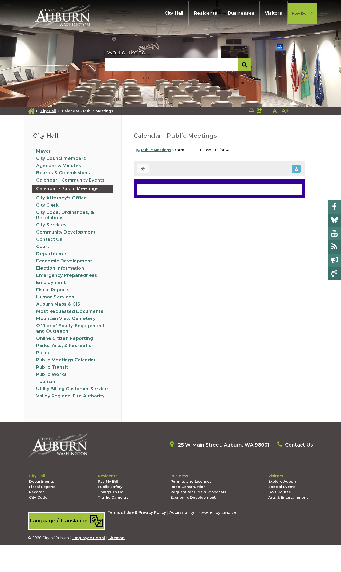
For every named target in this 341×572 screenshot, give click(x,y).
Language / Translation (59, 521)
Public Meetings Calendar (66, 359)
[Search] (244, 64)
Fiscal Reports (53, 289)
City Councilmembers (61, 158)
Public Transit (52, 367)
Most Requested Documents (69, 311)
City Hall (174, 13)
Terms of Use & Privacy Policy (137, 512)
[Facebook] (334, 207)
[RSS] (334, 247)
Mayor (43, 151)
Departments (52, 253)
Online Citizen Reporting (64, 338)
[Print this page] (251, 111)
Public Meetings (156, 150)
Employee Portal (88, 537)
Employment (51, 282)
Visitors (273, 13)
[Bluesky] (334, 220)
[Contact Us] (334, 273)
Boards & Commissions (63, 172)
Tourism (45, 381)
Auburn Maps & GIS (58, 304)
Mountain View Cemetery (65, 318)
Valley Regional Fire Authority (70, 396)
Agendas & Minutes (58, 165)
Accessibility (181, 512)
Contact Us (49, 239)
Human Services (55, 296)
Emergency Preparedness (66, 275)
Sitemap (116, 537)
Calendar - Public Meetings (67, 188)
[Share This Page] (259, 110)
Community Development (66, 232)
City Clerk (47, 205)
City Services (51, 224)
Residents (205, 13)
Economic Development (64, 260)
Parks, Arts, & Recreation (65, 345)
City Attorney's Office (61, 197)
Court (43, 246)
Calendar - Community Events (70, 180)
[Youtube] (334, 233)
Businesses (241, 13)
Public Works (51, 374)
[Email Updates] (334, 260)
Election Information (60, 268)
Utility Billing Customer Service (72, 388)
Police (43, 352)
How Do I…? (302, 13)
